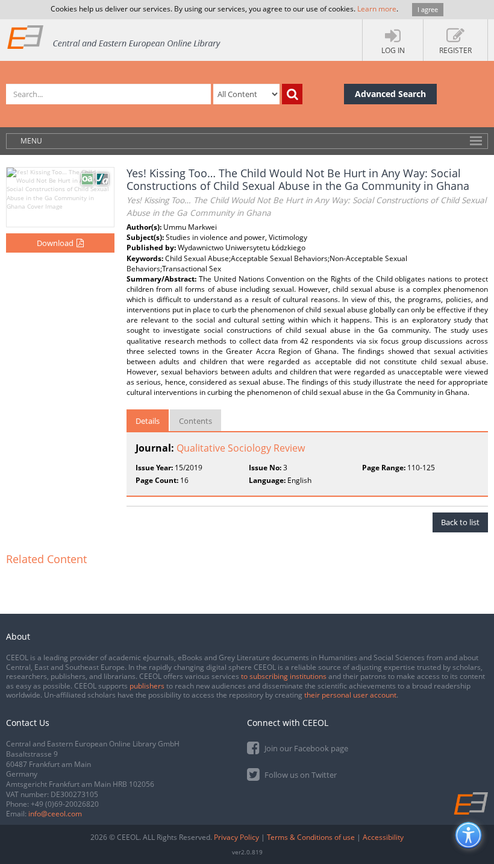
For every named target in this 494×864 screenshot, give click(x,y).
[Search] (292, 94)
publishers (147, 686)
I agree (427, 9)
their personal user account (350, 695)
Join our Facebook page (305, 748)
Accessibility (383, 837)
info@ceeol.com (55, 814)
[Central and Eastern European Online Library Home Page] (114, 36)
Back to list (460, 522)
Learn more (376, 9)
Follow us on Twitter (300, 774)
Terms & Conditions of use (311, 837)
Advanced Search (390, 93)
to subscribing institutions (284, 676)
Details (148, 420)
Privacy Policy (236, 837)
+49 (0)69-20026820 (65, 804)
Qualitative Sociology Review (241, 448)
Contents (195, 420)
